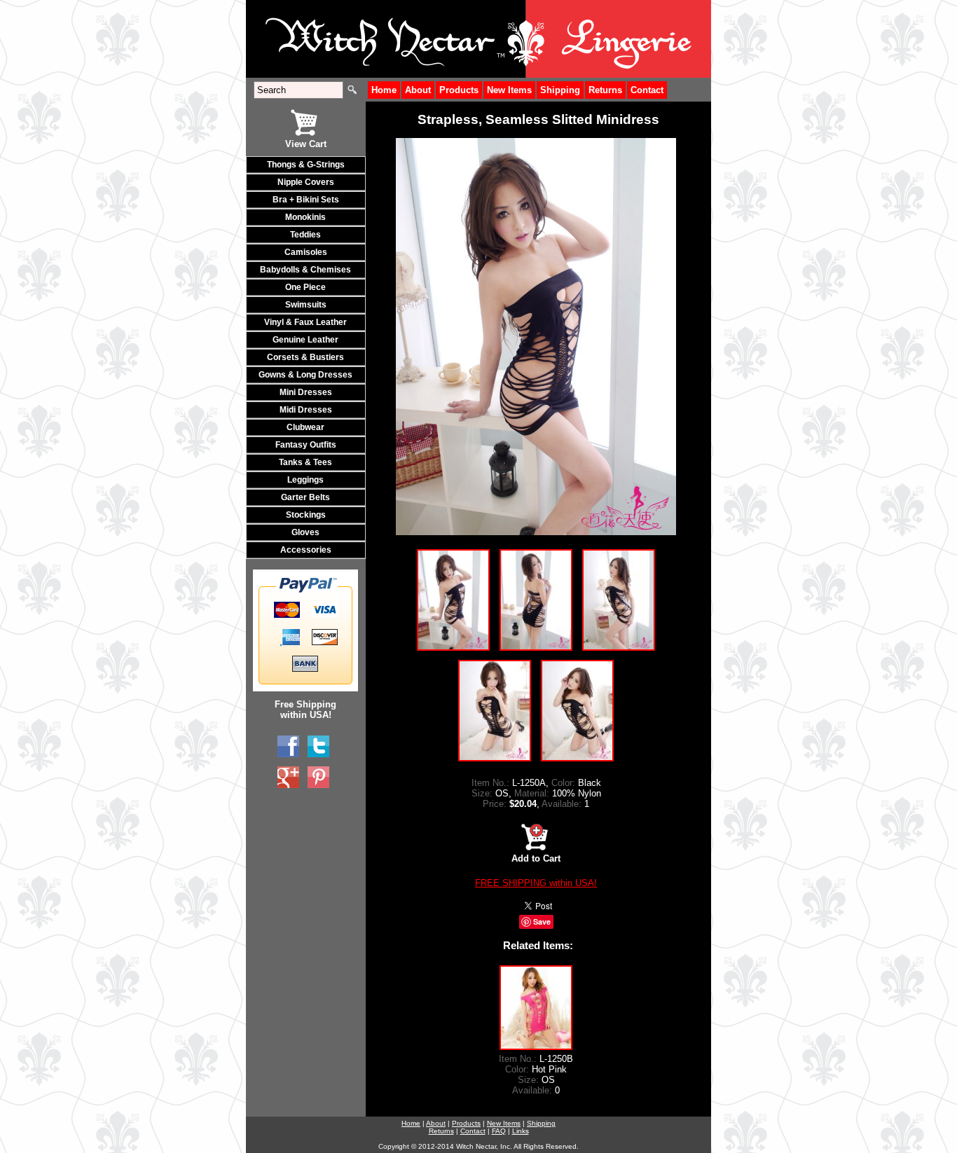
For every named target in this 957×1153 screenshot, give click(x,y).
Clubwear (305, 427)
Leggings (305, 480)
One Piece (305, 287)
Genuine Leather (305, 340)
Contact (647, 90)
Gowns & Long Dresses (305, 375)
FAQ (499, 1131)
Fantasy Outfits (305, 445)
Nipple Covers (305, 182)
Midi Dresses (306, 410)
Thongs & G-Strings (306, 164)
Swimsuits (305, 305)
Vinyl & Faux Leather (305, 322)
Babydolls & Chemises (305, 269)
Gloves (305, 532)
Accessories (305, 550)
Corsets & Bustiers (305, 357)
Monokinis (305, 217)
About (418, 90)
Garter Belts (305, 497)
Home (384, 90)
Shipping (560, 90)
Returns (605, 90)
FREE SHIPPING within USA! (536, 883)
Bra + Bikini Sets (306, 199)
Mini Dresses (306, 392)
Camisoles (305, 252)
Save (542, 921)
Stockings (306, 515)
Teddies (305, 234)
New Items (509, 90)
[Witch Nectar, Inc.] (288, 746)
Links (520, 1131)
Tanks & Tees (305, 462)
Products (458, 90)
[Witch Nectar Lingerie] (288, 777)
